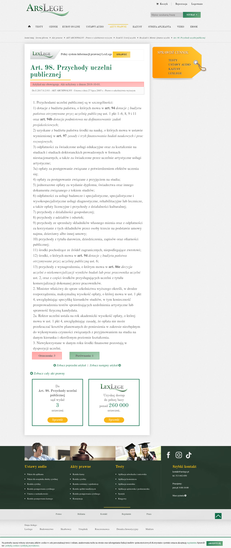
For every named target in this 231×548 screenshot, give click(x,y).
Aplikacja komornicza (127, 479)
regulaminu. (191, 542)
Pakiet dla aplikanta (35, 474)
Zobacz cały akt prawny (49, 373)
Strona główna (42, 37)
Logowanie (197, 4)
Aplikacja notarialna (126, 484)
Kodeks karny (78, 474)
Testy (39, 26)
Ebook (194, 26)
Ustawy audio (95, 26)
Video (180, 26)
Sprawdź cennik (173, 52)
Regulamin (126, 513)
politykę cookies (12, 545)
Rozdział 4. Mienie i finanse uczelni (155, 37)
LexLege (175, 73)
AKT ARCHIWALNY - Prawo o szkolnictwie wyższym (89, 37)
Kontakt (103, 513)
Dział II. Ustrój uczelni (126, 37)
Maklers (150, 529)
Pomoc (59, 513)
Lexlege (28, 529)
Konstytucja (78, 498)
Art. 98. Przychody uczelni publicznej (189, 37)
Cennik (53, 26)
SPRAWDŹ (121, 54)
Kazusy (137, 26)
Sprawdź (57, 420)
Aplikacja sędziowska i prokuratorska (133, 488)
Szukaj (191, 15)
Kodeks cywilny (34, 484)
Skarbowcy (66, 529)
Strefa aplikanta (159, 26)
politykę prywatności (30, 545)
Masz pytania (178, 495)
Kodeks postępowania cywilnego (41, 488)
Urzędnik (83, 529)
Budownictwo (46, 529)
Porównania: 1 (84, 355)
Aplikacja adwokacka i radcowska (132, 474)
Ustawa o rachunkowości (37, 493)
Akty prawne (118, 26)
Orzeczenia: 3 (47, 355)
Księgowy (122, 498)
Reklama (81, 513)
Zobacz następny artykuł (104, 365)
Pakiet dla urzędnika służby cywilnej (42, 479)
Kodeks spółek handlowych (84, 488)
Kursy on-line (71, 26)
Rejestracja (181, 4)
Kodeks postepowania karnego (40, 498)
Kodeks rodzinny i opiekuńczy (86, 484)
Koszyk (163, 4)
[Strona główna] (29, 27)
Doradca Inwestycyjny (127, 529)
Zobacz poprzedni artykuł (71, 365)
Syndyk (121, 493)
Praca (149, 513)
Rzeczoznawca (102, 529)
